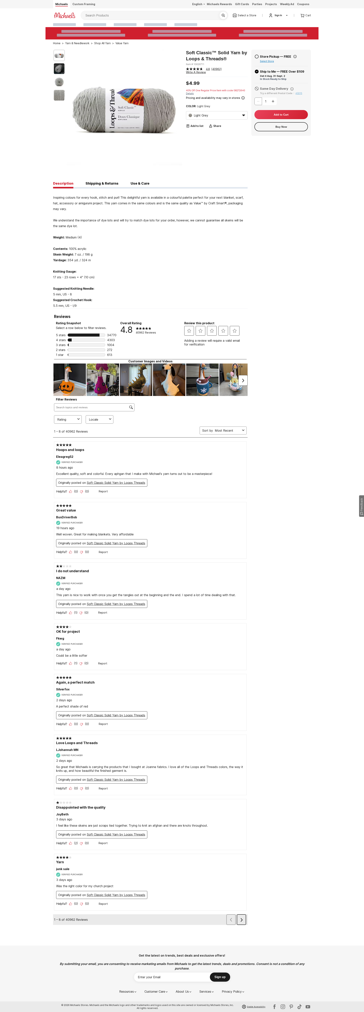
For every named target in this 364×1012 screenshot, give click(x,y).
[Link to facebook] (274, 1007)
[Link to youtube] (308, 1007)
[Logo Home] (64, 15)
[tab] (63, 183)
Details (190, 93)
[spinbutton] (265, 101)
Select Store (267, 61)
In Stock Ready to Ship (273, 79)
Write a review (196, 72)
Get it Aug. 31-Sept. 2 (272, 76)
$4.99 (193, 83)
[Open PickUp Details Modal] (295, 56)
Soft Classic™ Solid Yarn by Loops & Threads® (216, 55)
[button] (216, 97)
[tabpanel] (150, 248)
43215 (298, 93)
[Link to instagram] (283, 1007)
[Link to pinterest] (291, 1007)
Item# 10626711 (195, 64)
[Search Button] (223, 15)
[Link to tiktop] (300, 1007)
